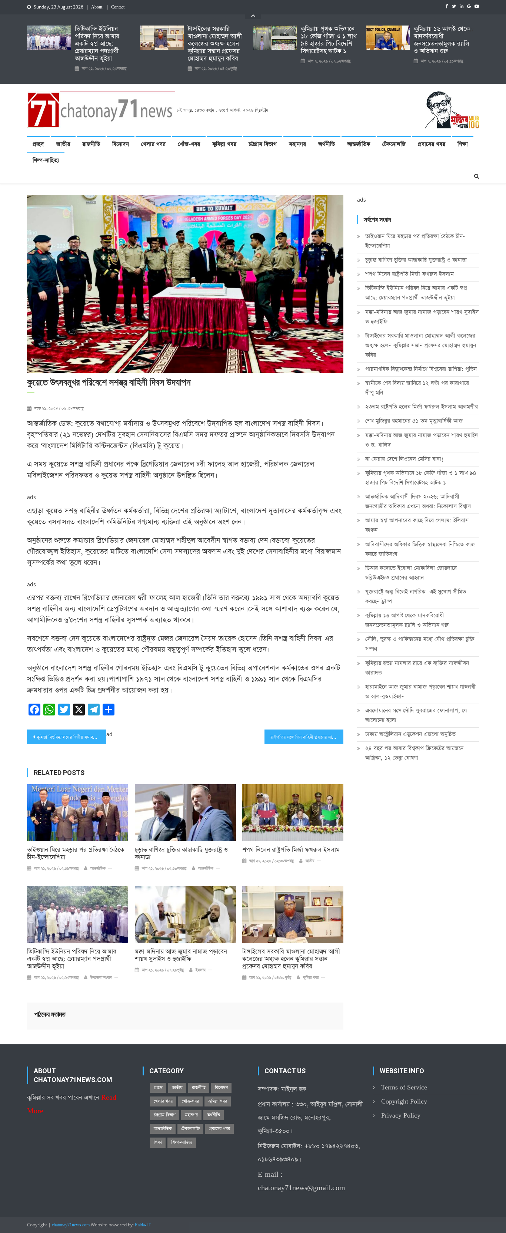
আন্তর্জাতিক (358, 144)
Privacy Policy (400, 1115)
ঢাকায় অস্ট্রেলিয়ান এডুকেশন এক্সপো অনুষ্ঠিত (410, 734)
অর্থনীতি (326, 144)
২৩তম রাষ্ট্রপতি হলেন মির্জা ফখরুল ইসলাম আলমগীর (421, 407)
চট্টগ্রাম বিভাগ (263, 144)
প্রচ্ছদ (38, 144)
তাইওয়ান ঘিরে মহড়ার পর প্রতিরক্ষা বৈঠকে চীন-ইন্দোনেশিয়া (75, 853)
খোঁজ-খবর (189, 144)
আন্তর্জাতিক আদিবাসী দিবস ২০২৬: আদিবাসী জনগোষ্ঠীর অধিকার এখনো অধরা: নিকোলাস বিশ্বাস (418, 501)
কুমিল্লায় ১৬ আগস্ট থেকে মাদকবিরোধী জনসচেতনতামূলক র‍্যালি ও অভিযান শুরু (442, 40)
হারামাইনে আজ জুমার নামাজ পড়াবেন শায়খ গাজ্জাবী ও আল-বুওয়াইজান (420, 691)
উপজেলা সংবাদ (101, 977)
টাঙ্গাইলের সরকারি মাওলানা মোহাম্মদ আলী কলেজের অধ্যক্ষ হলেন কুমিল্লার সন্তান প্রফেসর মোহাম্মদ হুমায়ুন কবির (215, 44)
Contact (117, 7)
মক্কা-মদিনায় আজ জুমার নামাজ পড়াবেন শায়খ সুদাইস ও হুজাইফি (181, 955)
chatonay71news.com (71, 1225)
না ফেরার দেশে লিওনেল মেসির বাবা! (404, 459)
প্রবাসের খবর (431, 144)
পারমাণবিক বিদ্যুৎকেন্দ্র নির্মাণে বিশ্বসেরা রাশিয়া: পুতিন (421, 369)
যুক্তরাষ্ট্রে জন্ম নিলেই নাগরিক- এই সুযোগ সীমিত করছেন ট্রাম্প (415, 596)
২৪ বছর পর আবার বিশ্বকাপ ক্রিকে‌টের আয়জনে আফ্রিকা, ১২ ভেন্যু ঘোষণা (414, 753)
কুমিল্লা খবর (224, 144)
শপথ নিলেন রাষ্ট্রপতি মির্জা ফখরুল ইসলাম (291, 850)
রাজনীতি (91, 144)
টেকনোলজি (394, 144)
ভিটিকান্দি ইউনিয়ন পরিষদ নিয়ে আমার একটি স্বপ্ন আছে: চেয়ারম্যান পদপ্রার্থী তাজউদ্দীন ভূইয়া (97, 44)
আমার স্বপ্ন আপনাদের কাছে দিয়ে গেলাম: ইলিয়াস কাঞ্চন (417, 525)
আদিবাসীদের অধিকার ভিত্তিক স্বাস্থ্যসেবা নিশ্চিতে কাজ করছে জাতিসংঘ (420, 549)
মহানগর (297, 144)
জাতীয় (63, 144)
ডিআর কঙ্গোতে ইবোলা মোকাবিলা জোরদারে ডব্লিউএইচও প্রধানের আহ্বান (411, 573)
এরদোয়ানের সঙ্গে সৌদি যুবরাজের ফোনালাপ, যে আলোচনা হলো (416, 715)
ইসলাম (201, 970)
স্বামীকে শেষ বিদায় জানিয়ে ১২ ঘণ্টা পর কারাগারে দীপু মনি (417, 388)
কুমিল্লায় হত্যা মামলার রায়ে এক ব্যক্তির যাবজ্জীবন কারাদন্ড (417, 668)
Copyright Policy (404, 1101)
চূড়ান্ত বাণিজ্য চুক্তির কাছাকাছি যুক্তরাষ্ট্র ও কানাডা (181, 853)
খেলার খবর (153, 144)
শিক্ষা (462, 144)
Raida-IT (142, 1225)
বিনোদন (120, 144)
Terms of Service (404, 1087)
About (96, 7)
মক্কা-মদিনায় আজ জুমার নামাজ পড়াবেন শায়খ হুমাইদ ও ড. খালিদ (421, 440)
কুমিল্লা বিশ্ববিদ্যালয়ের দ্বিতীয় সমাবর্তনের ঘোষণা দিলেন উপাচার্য (71, 737)
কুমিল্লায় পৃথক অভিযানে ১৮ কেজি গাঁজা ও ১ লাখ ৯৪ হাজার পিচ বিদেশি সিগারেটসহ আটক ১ (329, 40)
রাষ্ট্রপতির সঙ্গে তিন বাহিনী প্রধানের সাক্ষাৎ (304, 737)
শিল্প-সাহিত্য (46, 160)
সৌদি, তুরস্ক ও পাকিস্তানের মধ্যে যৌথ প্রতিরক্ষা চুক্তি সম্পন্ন (420, 644)
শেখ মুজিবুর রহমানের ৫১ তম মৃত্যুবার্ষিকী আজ (414, 421)
